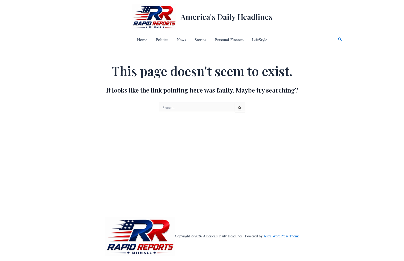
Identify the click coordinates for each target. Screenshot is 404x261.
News (181, 39)
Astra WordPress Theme (281, 235)
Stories (200, 39)
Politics (162, 39)
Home (142, 39)
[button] (340, 39)
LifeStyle (259, 39)
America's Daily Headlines (226, 16)
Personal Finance (229, 39)
